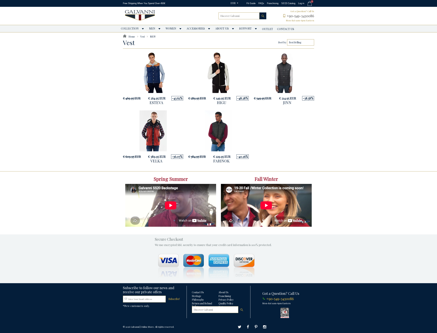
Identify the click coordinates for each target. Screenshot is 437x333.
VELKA (156, 160)
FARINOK (221, 160)
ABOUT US (222, 28)
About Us (223, 292)
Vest (142, 36)
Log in (301, 3)
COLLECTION (130, 28)
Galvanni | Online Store (142, 326)
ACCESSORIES (196, 28)
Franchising (272, 3)
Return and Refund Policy (202, 305)
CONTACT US (285, 29)
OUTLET (267, 29)
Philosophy (198, 299)
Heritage (196, 296)
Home (131, 36)
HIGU (221, 102)
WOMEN (171, 28)
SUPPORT (245, 28)
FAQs (261, 3)
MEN (152, 28)
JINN (287, 102)
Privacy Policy (226, 299)
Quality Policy (225, 303)
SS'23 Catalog (288, 3)
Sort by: (282, 42)
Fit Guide (251, 3)
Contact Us (198, 292)
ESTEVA (156, 102)
